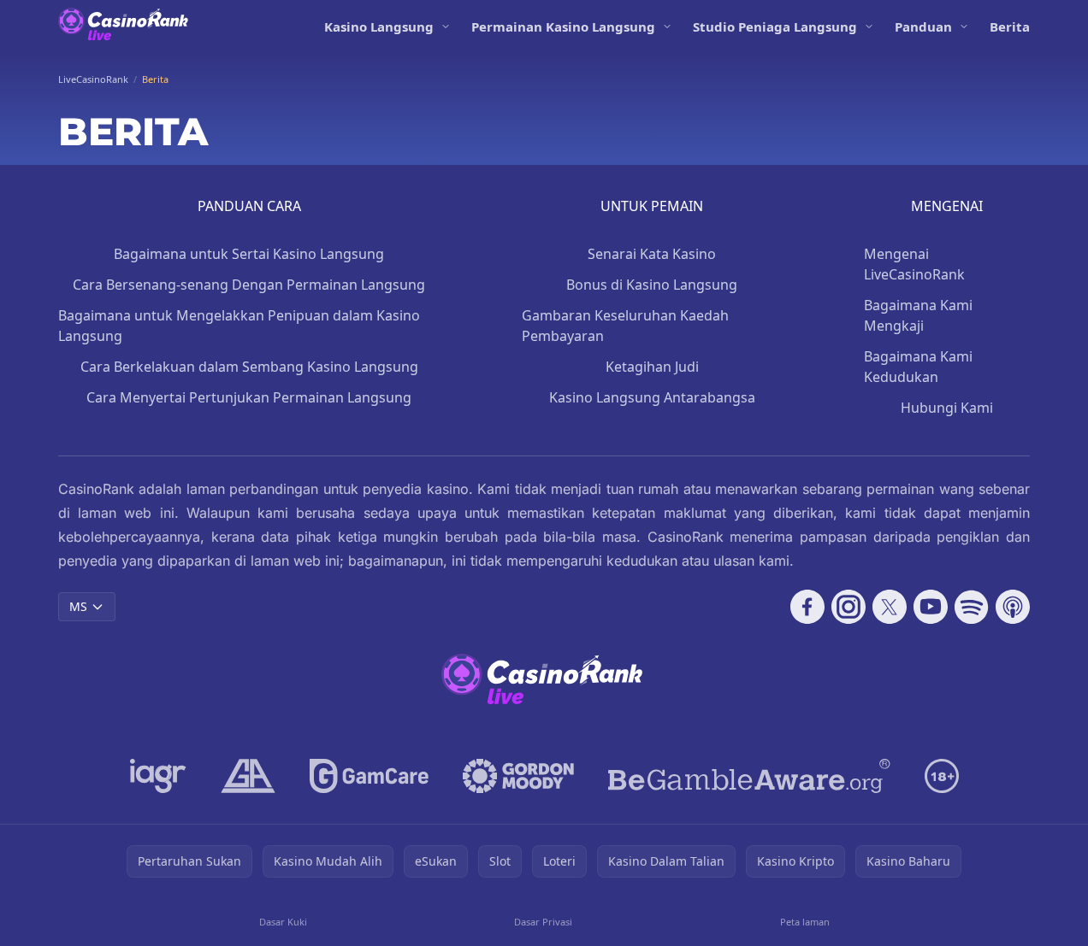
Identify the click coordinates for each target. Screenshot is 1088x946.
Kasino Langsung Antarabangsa (652, 397)
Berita (1010, 26)
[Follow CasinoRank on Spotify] (972, 607)
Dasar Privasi (543, 921)
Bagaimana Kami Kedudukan (918, 366)
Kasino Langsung (379, 26)
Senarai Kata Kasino (652, 253)
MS (78, 606)
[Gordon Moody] (518, 776)
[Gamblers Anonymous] (248, 776)
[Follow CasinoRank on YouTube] (931, 607)
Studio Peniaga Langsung (775, 26)
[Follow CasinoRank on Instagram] (848, 607)
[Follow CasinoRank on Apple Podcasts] (1013, 607)
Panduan (923, 26)
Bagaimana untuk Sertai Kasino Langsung (249, 253)
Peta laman (805, 921)
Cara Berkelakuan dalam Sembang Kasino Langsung (249, 366)
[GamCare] (369, 776)
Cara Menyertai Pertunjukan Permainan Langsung (248, 397)
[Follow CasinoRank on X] (889, 607)
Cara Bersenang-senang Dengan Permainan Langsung (249, 284)
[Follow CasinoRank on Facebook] (807, 607)
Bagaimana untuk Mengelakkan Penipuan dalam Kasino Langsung (239, 325)
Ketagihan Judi (652, 366)
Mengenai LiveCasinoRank (914, 264)
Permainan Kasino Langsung (563, 26)
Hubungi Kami (947, 407)
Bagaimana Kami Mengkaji (918, 315)
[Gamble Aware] (749, 776)
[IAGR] (158, 776)
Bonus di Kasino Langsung (651, 284)
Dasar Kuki (283, 921)
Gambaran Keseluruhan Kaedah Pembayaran (625, 325)
